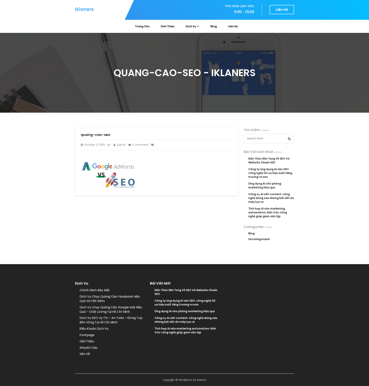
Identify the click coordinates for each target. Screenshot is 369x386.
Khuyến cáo (88, 347)
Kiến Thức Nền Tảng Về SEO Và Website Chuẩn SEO (268, 160)
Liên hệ (282, 9)
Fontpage (87, 335)
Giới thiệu (168, 26)
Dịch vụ (191, 26)
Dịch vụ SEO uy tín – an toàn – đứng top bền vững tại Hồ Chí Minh (111, 320)
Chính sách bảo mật (95, 290)
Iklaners (84, 9)
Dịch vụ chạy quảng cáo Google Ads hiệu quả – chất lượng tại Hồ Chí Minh (111, 309)
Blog (213, 26)
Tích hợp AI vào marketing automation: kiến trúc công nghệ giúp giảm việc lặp (267, 212)
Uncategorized (259, 239)
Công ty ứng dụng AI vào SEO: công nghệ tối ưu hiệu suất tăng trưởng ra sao (270, 173)
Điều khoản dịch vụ (94, 328)
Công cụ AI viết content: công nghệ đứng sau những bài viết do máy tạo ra (271, 198)
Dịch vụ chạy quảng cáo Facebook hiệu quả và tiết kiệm (110, 298)
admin (121, 145)
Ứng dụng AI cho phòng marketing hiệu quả (264, 185)
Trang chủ (142, 26)
